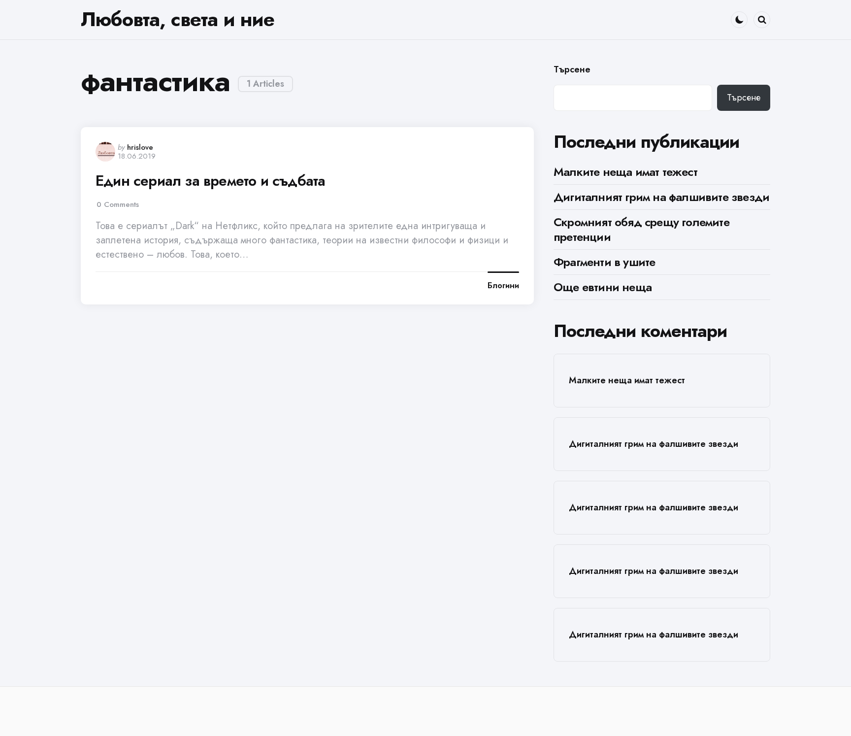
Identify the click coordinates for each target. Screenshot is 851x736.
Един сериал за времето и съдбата (210, 180)
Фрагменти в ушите (604, 261)
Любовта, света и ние (177, 19)
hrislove (140, 147)
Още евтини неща (603, 287)
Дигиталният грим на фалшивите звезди (661, 196)
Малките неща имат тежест (625, 171)
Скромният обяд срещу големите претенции (641, 229)
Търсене (572, 70)
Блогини (503, 286)
